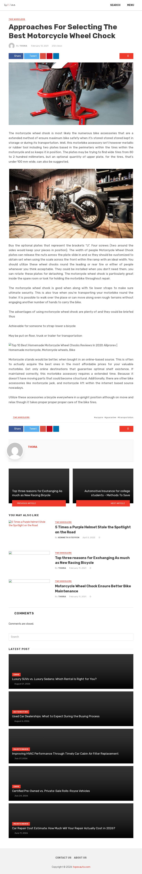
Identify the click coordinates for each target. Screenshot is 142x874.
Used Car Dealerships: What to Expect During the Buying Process (56, 716)
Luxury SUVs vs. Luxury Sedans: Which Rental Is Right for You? (54, 679)
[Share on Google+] (43, 56)
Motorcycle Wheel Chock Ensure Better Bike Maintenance (93, 588)
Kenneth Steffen (68, 537)
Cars (16, 675)
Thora (23, 46)
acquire (99, 417)
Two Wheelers (17, 19)
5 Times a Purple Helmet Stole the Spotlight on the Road (93, 529)
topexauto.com (81, 866)
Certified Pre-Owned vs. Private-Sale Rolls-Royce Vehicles (51, 791)
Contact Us (63, 857)
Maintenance (21, 749)
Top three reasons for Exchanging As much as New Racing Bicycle (92, 560)
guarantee (111, 417)
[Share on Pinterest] (49, 56)
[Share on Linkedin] (56, 56)
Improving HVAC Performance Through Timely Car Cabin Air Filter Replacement (65, 753)
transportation (126, 417)
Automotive (21, 712)
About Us (80, 857)
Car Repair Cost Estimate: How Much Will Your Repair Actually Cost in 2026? (63, 828)
